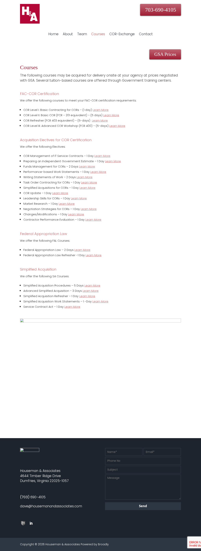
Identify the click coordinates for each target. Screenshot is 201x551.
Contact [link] (146, 34)
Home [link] (53, 34)
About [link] (68, 34)
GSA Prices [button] (165, 54)
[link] (29, 22)
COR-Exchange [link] (122, 34)
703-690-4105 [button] (160, 10)
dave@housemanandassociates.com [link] (51, 506)
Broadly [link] (103, 544)
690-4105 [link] (33, 497)
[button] (23, 523)
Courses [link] (98, 34)
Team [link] (82, 34)
